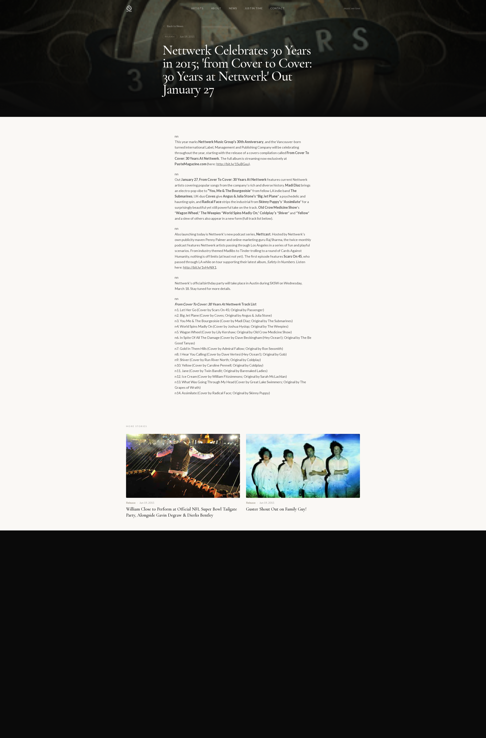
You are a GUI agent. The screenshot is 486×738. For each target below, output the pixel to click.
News (233, 8)
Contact (277, 8)
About (216, 8)
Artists (197, 8)
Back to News (175, 26)
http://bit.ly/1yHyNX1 (199, 267)
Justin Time (254, 8)
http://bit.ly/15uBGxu (232, 164)
